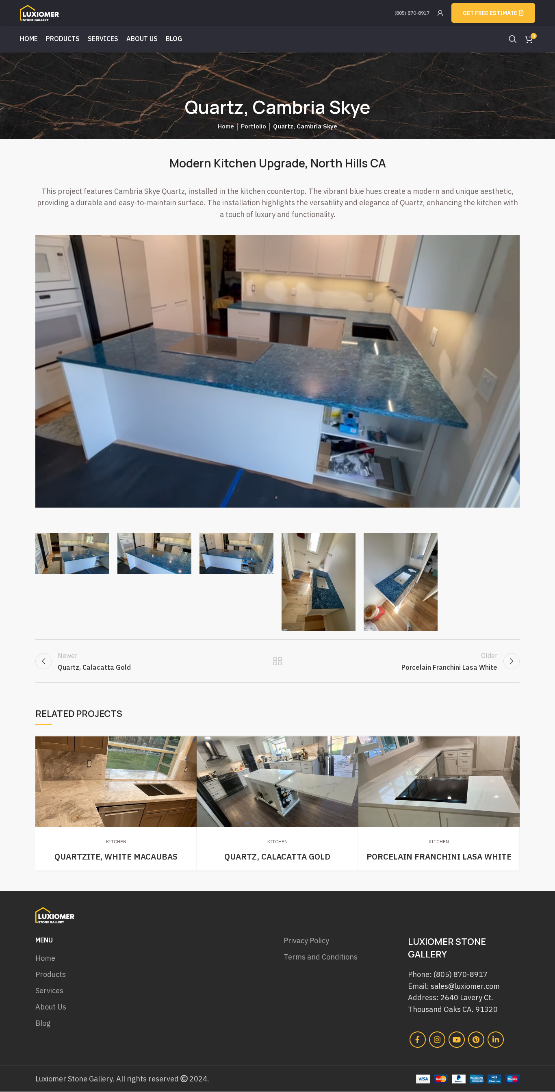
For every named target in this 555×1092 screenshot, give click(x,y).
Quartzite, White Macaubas (116, 856)
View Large (190, 742)
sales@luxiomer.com (465, 986)
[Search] (513, 39)
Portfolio (253, 126)
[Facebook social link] (418, 1039)
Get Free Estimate (490, 13)
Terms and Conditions (321, 957)
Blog (42, 1023)
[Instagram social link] (437, 1039)
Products (50, 974)
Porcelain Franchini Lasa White (439, 856)
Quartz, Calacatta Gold (277, 856)
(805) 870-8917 (412, 13)
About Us (50, 1007)
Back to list (278, 661)
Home (226, 126)
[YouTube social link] (457, 1039)
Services (49, 990)
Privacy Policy (306, 940)
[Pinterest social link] (476, 1039)
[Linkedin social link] (496, 1039)
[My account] (440, 13)
